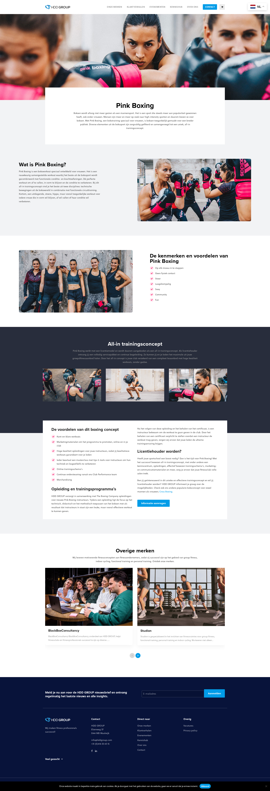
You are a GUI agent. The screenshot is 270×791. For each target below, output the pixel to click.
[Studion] (181, 596)
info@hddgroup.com (101, 740)
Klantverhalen (144, 730)
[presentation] (132, 655)
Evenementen (144, 735)
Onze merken (144, 725)
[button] (222, 7)
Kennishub (142, 740)
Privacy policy (190, 730)
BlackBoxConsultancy (63, 630)
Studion (146, 630)
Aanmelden (214, 693)
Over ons (141, 745)
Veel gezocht (52, 759)
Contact (141, 749)
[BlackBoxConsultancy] (89, 596)
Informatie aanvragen (153, 503)
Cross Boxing (165, 491)
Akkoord (205, 786)
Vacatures (188, 725)
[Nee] (266, 786)
